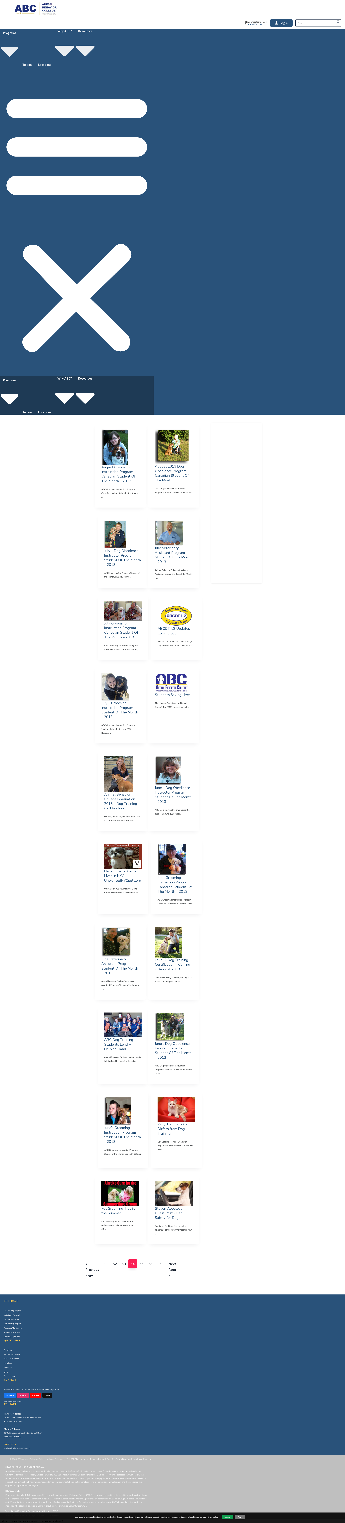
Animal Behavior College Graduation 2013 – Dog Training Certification (120, 801)
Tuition (27, 64)
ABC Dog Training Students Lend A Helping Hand (118, 1044)
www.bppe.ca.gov (122, 1471)
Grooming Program (11, 1319)
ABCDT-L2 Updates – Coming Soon (175, 631)
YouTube (35, 1395)
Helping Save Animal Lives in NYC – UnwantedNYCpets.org (122, 876)
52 (116, 1264)
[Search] (338, 21)
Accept (227, 1517)
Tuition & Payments (11, 1359)
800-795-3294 (10, 1444)
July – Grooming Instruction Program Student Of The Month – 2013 (119, 710)
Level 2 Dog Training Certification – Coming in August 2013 (172, 964)
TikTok (47, 1395)
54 (133, 1264)
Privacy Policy (97, 1459)
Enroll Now (8, 1350)
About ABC (8, 1367)
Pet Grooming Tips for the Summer (119, 1210)
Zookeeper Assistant (12, 1332)
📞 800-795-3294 (253, 24)
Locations (44, 64)
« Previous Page (92, 1269)
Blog (6, 1372)
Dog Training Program (12, 1311)
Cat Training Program (12, 1324)
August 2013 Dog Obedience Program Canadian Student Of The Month (172, 473)
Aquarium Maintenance (13, 1328)
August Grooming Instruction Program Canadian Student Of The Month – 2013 (118, 474)
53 (125, 1264)
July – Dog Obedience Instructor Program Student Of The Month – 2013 (122, 557)
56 (151, 1264)
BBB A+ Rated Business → (13, 1401)
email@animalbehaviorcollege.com (17, 1448)
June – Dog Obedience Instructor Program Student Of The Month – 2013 (173, 794)
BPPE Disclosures (79, 1459)
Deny (240, 1517)
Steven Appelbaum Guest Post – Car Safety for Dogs (170, 1213)
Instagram (23, 1395)
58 (162, 1264)
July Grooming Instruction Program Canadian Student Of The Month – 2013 (121, 630)
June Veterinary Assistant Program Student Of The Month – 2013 (119, 966)
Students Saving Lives (173, 694)
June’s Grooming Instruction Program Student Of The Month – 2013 (122, 1134)
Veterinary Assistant (12, 1315)
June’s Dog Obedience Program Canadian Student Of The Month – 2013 (173, 1050)
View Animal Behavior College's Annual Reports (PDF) (31, 1511)
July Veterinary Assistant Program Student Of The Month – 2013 (173, 554)
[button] (77, 221)
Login (283, 23)
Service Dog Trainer (12, 1337)
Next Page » (172, 1269)
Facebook (10, 1395)
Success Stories (10, 1376)
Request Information (12, 1354)
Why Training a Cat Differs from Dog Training (173, 1129)
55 (142, 1264)
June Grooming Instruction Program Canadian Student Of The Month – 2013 (175, 884)
